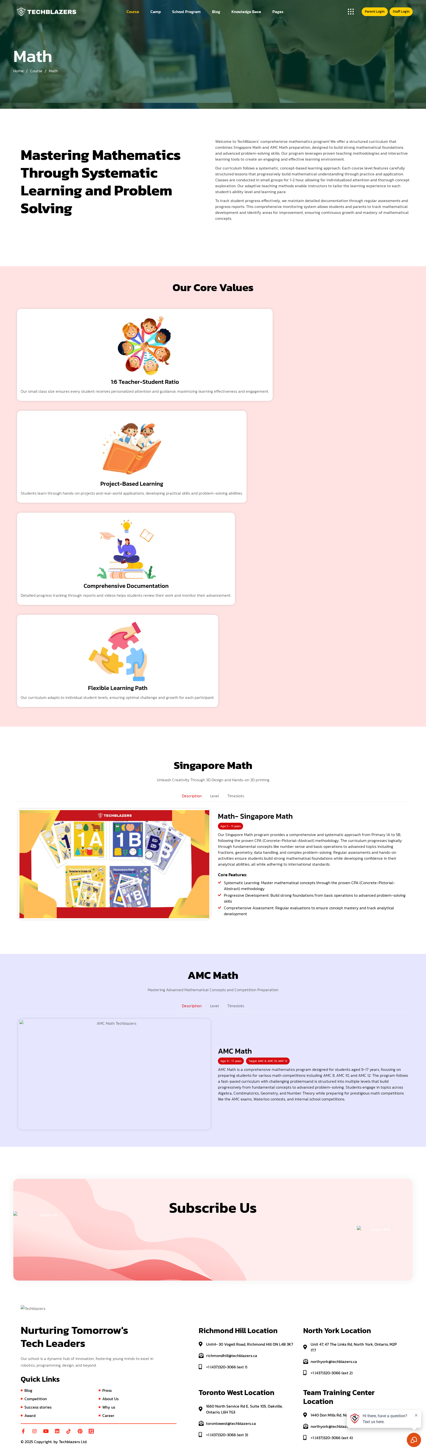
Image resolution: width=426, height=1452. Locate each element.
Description (192, 796)
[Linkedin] (57, 1431)
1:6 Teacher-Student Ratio (145, 381)
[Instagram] (34, 1431)
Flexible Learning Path (117, 688)
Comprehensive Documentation (126, 585)
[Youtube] (45, 1431)
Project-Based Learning (131, 483)
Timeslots (235, 796)
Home (18, 71)
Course (36, 71)
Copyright (43, 1442)
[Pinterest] (79, 1431)
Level (214, 796)
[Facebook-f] (23, 1431)
